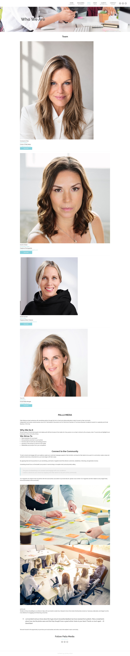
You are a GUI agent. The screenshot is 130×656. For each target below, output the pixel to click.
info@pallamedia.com (25, 146)
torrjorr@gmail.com (25, 403)
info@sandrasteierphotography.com (29, 250)
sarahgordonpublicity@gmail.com (28, 321)
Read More (26, 148)
